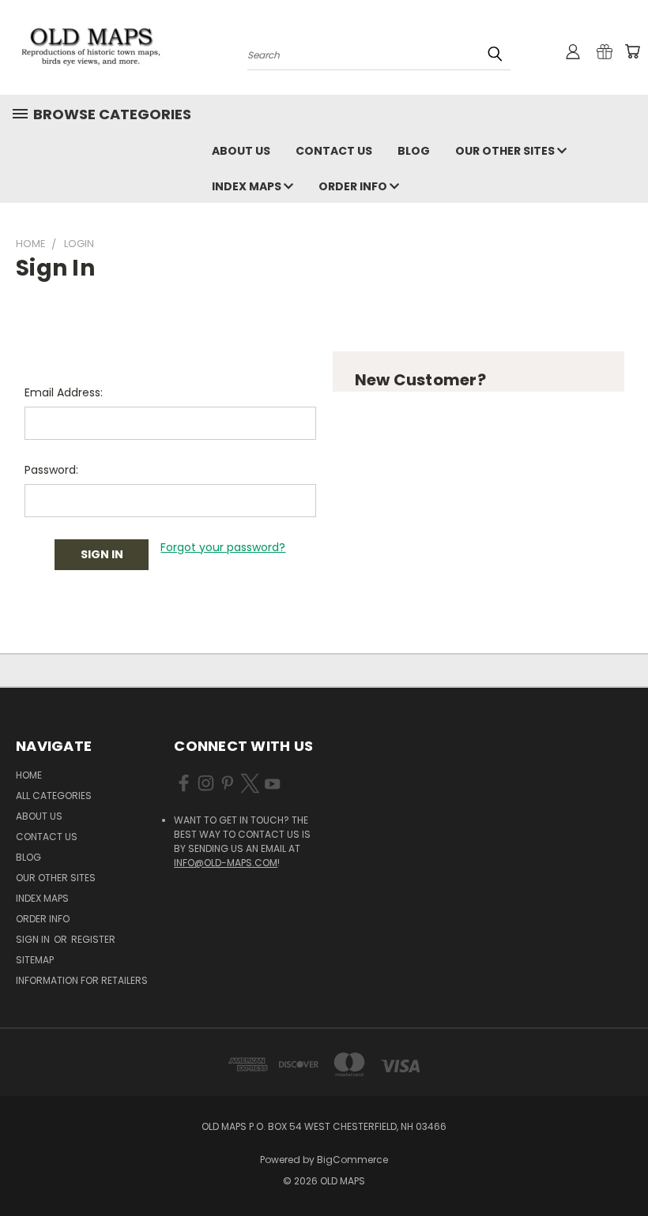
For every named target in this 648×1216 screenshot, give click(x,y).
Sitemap (35, 959)
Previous (624, 1166)
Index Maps (248, 186)
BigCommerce (352, 1159)
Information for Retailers (82, 980)
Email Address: (63, 392)
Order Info (354, 186)
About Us (241, 151)
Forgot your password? (222, 547)
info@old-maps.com (225, 862)
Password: (51, 470)
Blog (413, 151)
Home (29, 775)
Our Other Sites (506, 151)
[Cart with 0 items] (632, 51)
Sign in (34, 939)
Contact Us (334, 151)
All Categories (54, 795)
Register (93, 939)
